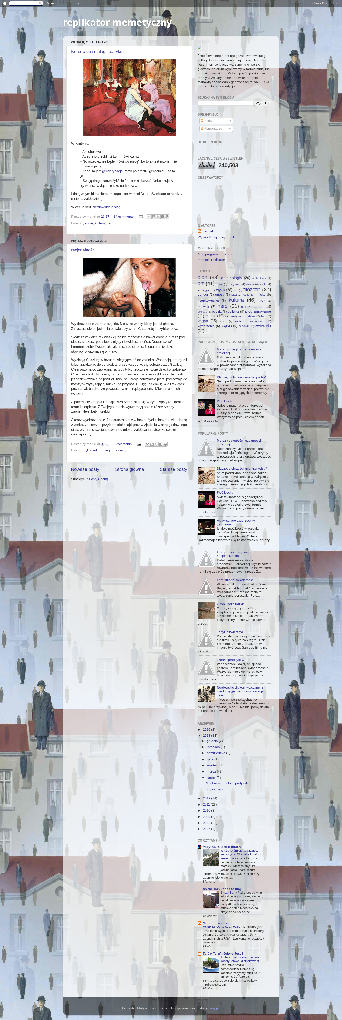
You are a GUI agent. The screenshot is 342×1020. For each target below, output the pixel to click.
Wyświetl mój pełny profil (216, 237)
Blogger (214, 1008)
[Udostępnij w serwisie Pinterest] (167, 216)
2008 (207, 823)
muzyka (203, 306)
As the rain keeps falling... (223, 889)
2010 (207, 810)
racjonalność (83, 250)
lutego (212, 777)
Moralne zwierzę (215, 923)
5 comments (123, 444)
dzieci (250, 284)
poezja (217, 311)
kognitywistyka (208, 300)
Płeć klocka (225, 401)
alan (202, 277)
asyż (219, 284)
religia (210, 316)
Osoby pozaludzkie (231, 604)
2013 (207, 735)
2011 (207, 804)
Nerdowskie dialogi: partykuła (98, 51)
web (238, 321)
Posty (207, 121)
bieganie (234, 284)
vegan (109, 450)
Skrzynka (227, 892)
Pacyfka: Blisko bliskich (222, 847)
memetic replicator (211, 259)
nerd (110, 223)
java (234, 294)
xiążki (226, 326)
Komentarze (212, 128)
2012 (207, 798)
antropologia (231, 278)
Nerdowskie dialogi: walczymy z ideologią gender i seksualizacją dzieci (240, 691)
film (236, 290)
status (251, 316)
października (216, 753)
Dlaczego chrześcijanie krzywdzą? (242, 377)
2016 (207, 729)
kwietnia (213, 765)
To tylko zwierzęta (230, 632)
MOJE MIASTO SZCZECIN (222, 927)
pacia (257, 306)
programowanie (258, 311)
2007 (207, 829)
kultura (100, 223)
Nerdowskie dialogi (106, 207)
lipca (210, 759)
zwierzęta (122, 450)
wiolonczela (257, 321)
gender (88, 223)
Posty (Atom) (98, 479)
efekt (263, 284)
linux (262, 300)
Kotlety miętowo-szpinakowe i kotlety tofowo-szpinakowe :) (241, 959)
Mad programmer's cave (216, 254)
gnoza (219, 294)
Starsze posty (173, 469)
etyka (87, 450)
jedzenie (248, 294)
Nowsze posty (85, 469)
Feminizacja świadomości (235, 580)
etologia (203, 290)
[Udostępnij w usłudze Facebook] (162, 216)
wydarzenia (206, 326)
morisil (207, 231)
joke (262, 294)
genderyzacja (112, 171)
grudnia (213, 741)
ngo (243, 306)
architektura (259, 278)
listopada (214, 747)
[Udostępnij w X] (158, 216)
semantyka (233, 316)
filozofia (252, 289)
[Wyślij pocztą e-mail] (149, 216)
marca (212, 771)
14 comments (124, 216)
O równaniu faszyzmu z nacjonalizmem (234, 554)
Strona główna (129, 469)
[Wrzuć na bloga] (153, 216)
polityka (233, 311)
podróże (202, 311)
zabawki (244, 326)
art (201, 283)
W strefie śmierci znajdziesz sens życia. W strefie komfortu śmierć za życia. (241, 854)
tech (263, 316)
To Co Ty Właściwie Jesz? (223, 953)
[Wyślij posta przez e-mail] (140, 216)
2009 (207, 817)
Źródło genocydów (230, 660)
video (223, 321)
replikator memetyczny (117, 22)
